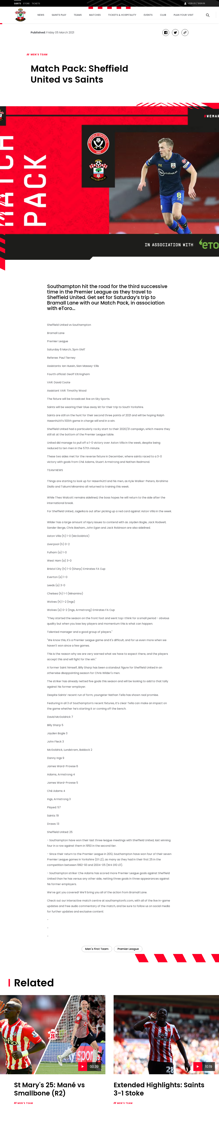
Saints (17, 3)
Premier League (128, 949)
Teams (78, 15)
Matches (95, 15)
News (40, 15)
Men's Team (39, 54)
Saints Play (59, 15)
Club (163, 15)
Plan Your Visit (184, 15)
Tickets (36, 3)
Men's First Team (96, 949)
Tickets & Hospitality (122, 15)
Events (148, 15)
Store (26, 3)
